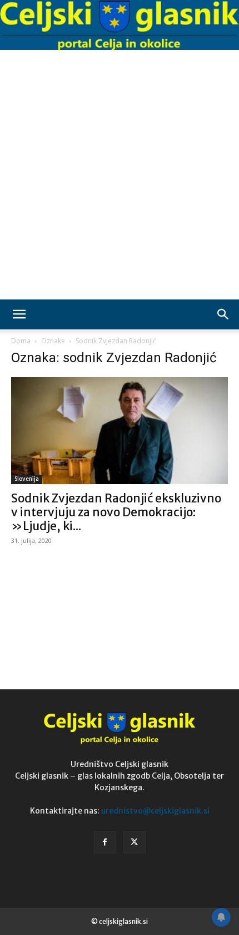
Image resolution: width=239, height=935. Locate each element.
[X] (134, 842)
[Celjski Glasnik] (119, 26)
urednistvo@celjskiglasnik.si (155, 811)
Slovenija (26, 478)
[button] (19, 314)
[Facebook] (105, 842)
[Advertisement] (119, 174)
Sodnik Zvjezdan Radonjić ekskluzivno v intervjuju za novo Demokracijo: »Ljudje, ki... (116, 512)
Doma (21, 340)
